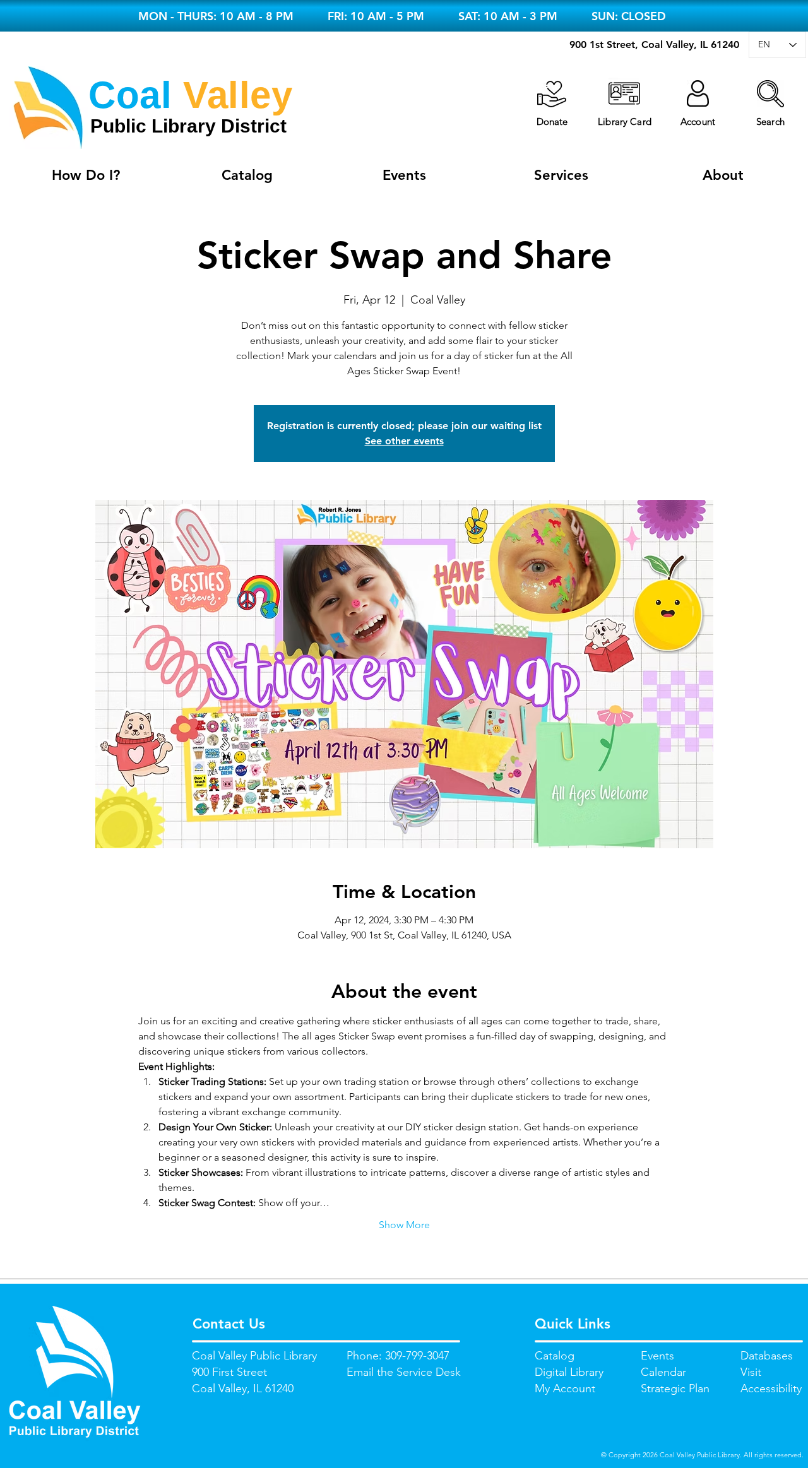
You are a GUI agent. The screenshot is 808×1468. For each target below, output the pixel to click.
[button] (770, 93)
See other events (404, 441)
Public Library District (188, 125)
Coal (130, 95)
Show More (404, 1225)
